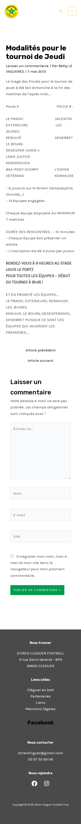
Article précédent (41, 350)
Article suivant (40, 360)
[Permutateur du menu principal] (72, 11)
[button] (61, 11)
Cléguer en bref (40, 690)
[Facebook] (34, 783)
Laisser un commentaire (27, 65)
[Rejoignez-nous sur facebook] (40, 735)
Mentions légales (40, 708)
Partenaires (40, 696)
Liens (40, 702)
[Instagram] (46, 783)
